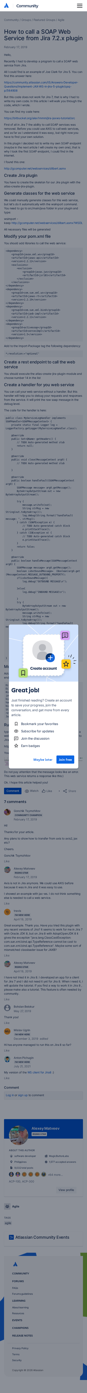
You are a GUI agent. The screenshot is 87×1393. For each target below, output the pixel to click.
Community (27, 6)
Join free (65, 759)
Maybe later (42, 759)
